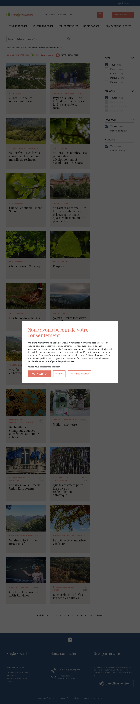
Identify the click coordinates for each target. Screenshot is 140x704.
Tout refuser (59, 373)
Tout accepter (39, 373)
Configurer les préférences (79, 373)
